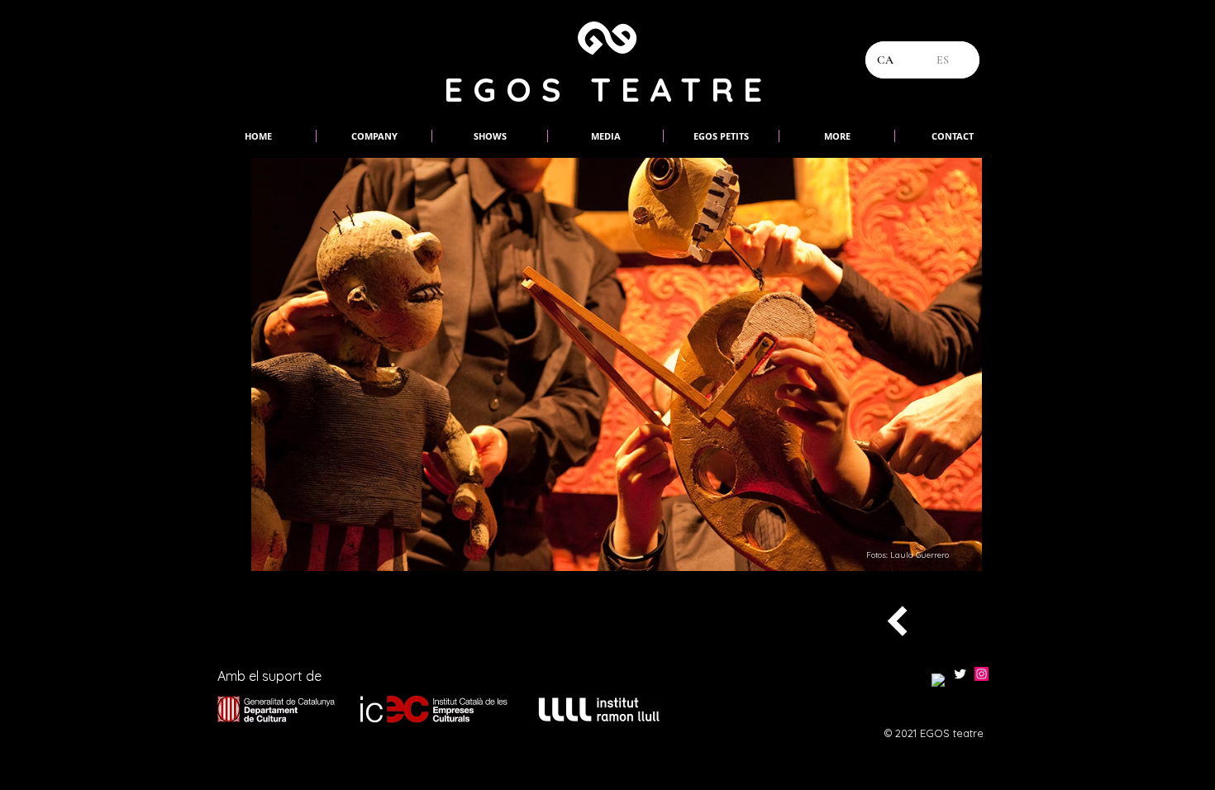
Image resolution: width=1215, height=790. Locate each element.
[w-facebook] (939, 680)
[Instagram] (981, 674)
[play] (957, 546)
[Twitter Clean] (960, 674)
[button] (771, 364)
